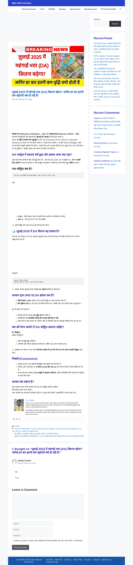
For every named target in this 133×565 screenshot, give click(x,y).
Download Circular (90, 9)
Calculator (62, 9)
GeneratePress (29, 562)
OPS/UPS (51, 9)
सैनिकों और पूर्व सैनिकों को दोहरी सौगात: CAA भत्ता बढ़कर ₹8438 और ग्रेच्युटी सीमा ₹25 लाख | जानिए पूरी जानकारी (49, 436)
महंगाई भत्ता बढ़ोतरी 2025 (30, 431)
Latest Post (49, 560)
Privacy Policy (77, 560)
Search (97, 19)
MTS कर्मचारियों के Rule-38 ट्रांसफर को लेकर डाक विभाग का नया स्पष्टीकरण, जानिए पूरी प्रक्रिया (107, 72)
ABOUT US (58, 560)
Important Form (75, 9)
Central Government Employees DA (68, 429)
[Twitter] (19, 419)
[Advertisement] (48, 27)
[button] (120, 9)
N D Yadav (98, 134)
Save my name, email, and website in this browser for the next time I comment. (48, 540)
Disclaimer (87, 560)
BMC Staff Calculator (21, 3)
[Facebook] (14, 419)
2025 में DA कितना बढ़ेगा (22, 429)
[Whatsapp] (17, 419)
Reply (17, 478)
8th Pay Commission (29, 9)
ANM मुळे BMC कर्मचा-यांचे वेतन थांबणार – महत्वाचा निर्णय (107, 164)
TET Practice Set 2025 (108, 9)
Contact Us (67, 560)
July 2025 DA (17, 431)
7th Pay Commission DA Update (42, 429)
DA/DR (42, 9)
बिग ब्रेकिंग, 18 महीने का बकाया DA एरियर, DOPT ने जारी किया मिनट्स (36, 434)
